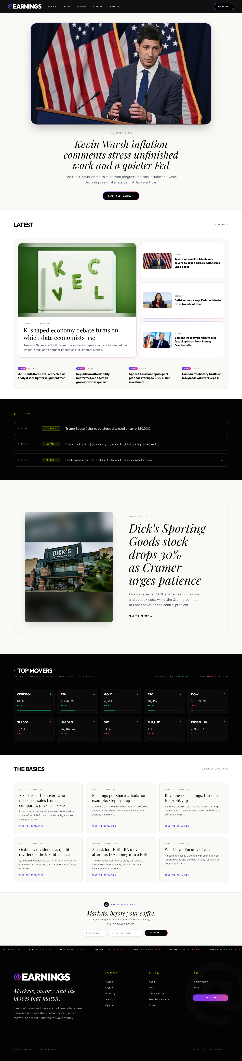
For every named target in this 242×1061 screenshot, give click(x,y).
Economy (81, 6)
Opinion (115, 6)
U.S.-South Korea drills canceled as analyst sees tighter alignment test (41, 376)
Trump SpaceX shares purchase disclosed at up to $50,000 (107, 428)
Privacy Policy (200, 981)
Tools (152, 987)
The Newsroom (157, 993)
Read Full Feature (121, 196)
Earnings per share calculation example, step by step (119, 798)
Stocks (52, 6)
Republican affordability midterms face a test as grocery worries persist (93, 378)
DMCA (196, 987)
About (152, 981)
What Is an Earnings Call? (187, 849)
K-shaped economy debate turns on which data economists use (71, 333)
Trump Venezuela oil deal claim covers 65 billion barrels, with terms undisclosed (197, 262)
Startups (98, 6)
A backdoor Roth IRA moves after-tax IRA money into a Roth (120, 852)
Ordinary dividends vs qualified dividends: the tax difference (47, 852)
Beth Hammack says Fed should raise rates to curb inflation (198, 302)
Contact (153, 1005)
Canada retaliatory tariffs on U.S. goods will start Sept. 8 (201, 376)
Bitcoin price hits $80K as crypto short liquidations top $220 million (112, 444)
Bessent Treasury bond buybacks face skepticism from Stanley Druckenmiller (195, 341)
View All (221, 225)
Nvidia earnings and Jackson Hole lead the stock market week (109, 460)
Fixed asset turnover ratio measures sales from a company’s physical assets (42, 800)
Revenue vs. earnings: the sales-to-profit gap (193, 798)
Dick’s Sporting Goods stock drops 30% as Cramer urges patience (167, 554)
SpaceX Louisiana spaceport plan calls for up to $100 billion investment (149, 378)
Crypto (67, 6)
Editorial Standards (159, 999)
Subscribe (224, 6)
